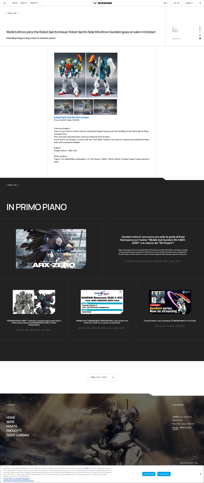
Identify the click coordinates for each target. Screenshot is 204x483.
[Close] (200, 474)
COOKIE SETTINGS (185, 428)
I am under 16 (164, 474)
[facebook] (200, 38)
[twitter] (200, 35)
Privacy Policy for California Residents (16, 479)
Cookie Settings (148, 474)
